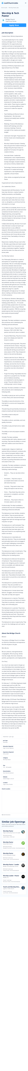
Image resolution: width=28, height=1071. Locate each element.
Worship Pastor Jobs (14, 7)
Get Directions (6, 814)
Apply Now (14, 25)
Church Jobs (4, 7)
